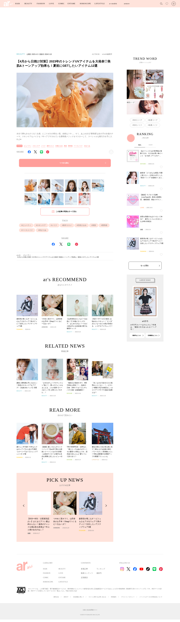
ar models (113, 4)
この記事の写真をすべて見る (66, 211)
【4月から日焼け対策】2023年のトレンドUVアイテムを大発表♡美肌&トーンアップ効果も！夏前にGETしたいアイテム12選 (58, 257)
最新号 (99, 573)
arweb (18, 255)
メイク (43, 146)
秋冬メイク (137, 125)
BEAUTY (28, 4)
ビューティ (27, 146)
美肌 (65, 146)
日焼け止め (59, 146)
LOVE (51, 4)
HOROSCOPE (85, 4)
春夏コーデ (153, 120)
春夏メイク (153, 125)
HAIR (17, 4)
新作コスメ (50, 146)
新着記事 (84, 569)
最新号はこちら (136, 335)
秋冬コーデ (137, 120)
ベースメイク (78, 146)
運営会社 (56, 597)
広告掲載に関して (78, 597)
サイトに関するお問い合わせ (97, 597)
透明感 (70, 146)
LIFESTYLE (100, 4)
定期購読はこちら (153, 335)
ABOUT (66, 597)
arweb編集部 (107, 54)
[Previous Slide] (23, 505)
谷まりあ (87, 146)
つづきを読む (64, 163)
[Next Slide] (106, 505)
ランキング (100, 569)
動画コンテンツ (87, 573)
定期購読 (84, 577)
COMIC (61, 4)
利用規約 (113, 597)
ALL (139, 145)
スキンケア (36, 146)
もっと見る (145, 265)
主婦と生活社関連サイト (90, 610)
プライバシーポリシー (128, 597)
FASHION (41, 4)
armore (126, 4)
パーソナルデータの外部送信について (150, 597)
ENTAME (71, 4)
